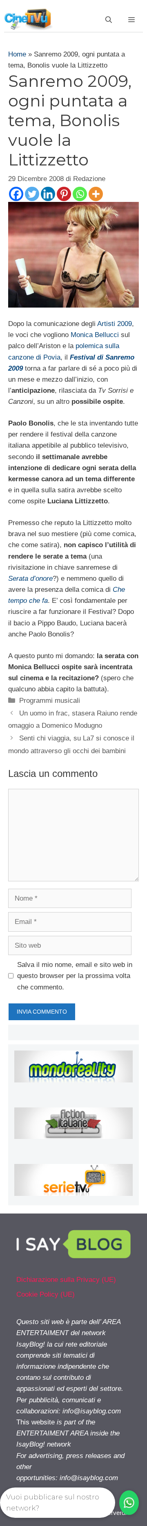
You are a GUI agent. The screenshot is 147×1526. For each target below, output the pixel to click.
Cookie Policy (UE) (45, 1294)
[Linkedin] (48, 194)
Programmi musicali (49, 700)
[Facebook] (16, 194)
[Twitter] (32, 194)
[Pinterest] (64, 194)
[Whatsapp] (80, 194)
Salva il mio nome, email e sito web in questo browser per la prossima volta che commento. (74, 976)
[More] (96, 194)
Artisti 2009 (114, 324)
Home (17, 54)
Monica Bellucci (95, 335)
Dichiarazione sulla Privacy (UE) (66, 1280)
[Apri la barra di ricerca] (108, 20)
